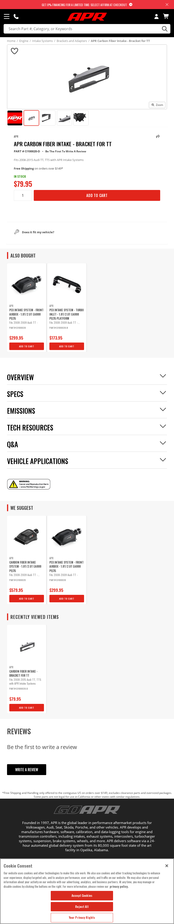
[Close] (167, 866)
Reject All (81, 906)
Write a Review (26, 769)
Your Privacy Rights (82, 917)
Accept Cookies (82, 895)
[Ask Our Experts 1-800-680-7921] (16, 16)
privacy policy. (119, 886)
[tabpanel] (26, 307)
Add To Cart (97, 195)
